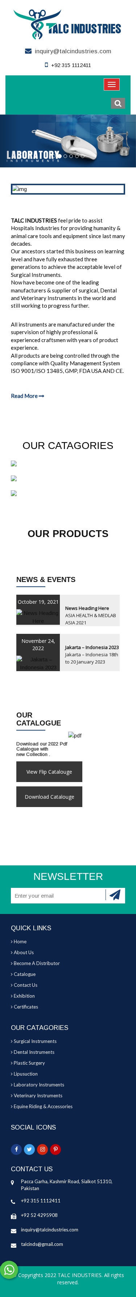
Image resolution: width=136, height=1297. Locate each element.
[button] (118, 103)
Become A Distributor (36, 963)
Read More (25, 395)
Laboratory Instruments (38, 1085)
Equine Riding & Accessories (43, 1106)
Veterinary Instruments (37, 1095)
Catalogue (24, 974)
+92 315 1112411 (41, 1201)
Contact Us (25, 985)
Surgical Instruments (35, 1041)
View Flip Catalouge (49, 771)
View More (68, 493)
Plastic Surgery (29, 1063)
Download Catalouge (49, 796)
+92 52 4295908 (39, 1215)
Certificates (25, 1007)
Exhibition (24, 996)
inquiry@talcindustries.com (73, 51)
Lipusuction (25, 1074)
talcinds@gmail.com (42, 1244)
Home (19, 941)
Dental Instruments (33, 1052)
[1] (115, 894)
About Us (23, 952)
